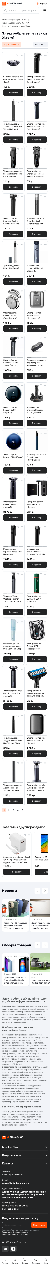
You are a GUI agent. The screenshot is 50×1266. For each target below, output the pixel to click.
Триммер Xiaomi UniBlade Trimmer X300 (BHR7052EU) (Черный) (12, 599)
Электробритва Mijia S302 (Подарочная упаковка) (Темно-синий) (36, 788)
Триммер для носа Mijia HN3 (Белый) (12, 266)
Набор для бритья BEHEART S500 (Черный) (35, 504)
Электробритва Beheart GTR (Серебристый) (34, 646)
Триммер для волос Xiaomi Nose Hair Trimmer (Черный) (12, 788)
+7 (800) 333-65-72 (12, 1174)
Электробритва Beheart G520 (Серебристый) (34, 315)
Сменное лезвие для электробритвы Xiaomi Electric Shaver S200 (36, 363)
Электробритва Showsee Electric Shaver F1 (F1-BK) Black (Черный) (11, 221)
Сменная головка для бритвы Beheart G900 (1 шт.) (13, 79)
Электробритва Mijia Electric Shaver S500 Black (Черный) (36, 79)
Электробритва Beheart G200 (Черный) (10, 410)
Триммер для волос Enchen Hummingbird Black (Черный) (12, 174)
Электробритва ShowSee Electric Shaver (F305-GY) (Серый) (11, 363)
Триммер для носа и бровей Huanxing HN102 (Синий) (36, 457)
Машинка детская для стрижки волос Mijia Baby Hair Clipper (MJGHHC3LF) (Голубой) (13, 646)
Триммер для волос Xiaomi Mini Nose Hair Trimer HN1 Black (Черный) (12, 127)
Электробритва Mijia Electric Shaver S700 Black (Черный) (36, 126)
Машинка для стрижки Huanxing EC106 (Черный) (35, 410)
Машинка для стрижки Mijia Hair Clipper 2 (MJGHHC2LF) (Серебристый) (35, 268)
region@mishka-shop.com (16, 1183)
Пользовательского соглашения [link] (15, 1234)
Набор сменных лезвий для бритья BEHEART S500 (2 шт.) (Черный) (35, 693)
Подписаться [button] (39, 1225)
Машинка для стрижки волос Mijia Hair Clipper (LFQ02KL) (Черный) (12, 552)
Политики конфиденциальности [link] (14, 1232)
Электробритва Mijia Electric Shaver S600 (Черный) (36, 740)
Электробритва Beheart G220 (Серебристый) (10, 315)
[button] (13, 92)
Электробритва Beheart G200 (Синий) (13, 455)
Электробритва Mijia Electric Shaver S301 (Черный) (12, 693)
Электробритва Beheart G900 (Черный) (10, 504)
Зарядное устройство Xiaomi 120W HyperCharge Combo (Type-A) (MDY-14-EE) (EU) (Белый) (16, 860)
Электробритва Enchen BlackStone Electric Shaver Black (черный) (36, 174)
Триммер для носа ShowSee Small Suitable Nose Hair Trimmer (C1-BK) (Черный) (35, 221)
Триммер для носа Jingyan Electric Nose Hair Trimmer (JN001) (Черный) (12, 741)
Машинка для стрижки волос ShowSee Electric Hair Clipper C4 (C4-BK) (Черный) (36, 552)
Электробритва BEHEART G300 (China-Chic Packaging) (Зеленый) (37, 599)
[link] (16, 26)
